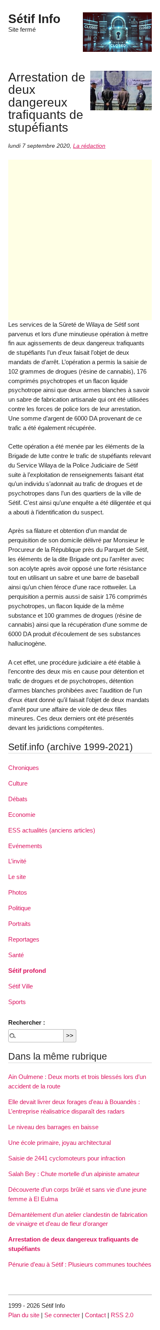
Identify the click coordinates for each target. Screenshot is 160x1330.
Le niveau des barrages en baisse (53, 1126)
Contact (95, 1314)
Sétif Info (34, 19)
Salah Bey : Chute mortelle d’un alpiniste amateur (73, 1173)
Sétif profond (27, 970)
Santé (16, 954)
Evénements (25, 845)
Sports (17, 1001)
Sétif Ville (20, 986)
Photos (17, 892)
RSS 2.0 (122, 1314)
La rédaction (89, 146)
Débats (17, 798)
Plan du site (23, 1314)
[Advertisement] (80, 240)
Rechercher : (26, 1022)
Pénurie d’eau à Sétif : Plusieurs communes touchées (79, 1264)
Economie (21, 814)
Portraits (19, 923)
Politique (19, 907)
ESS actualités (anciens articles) (51, 830)
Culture (17, 783)
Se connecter (62, 1314)
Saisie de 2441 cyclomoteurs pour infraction (66, 1158)
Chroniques (23, 767)
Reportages (23, 939)
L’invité (17, 861)
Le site (17, 876)
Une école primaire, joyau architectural (59, 1142)
